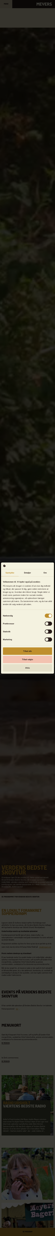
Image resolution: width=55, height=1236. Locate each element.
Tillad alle (27, 651)
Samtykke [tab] (10, 573)
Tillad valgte (27, 659)
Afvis (27, 668)
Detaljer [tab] (27, 573)
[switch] (48, 624)
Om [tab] (45, 573)
